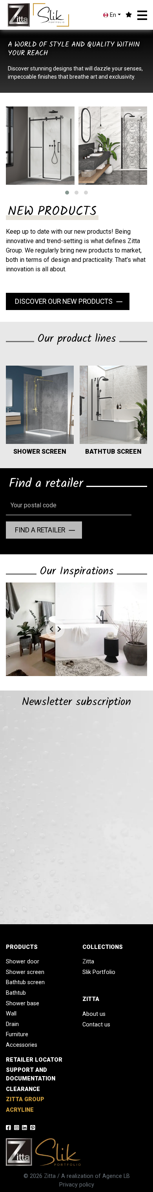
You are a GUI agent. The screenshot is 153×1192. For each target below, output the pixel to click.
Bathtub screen (25, 982)
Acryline (20, 1110)
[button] (142, 15)
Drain (12, 1024)
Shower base (22, 1003)
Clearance (23, 1089)
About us (94, 1014)
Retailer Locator (34, 1060)
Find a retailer (40, 530)
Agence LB (116, 1176)
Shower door (22, 961)
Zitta (88, 961)
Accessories (21, 1045)
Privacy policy (76, 1184)
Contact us (96, 1024)
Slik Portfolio (98, 972)
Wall (11, 1013)
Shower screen (25, 972)
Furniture (17, 1034)
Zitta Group (25, 1099)
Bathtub (16, 993)
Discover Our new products (64, 301)
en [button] (112, 15)
